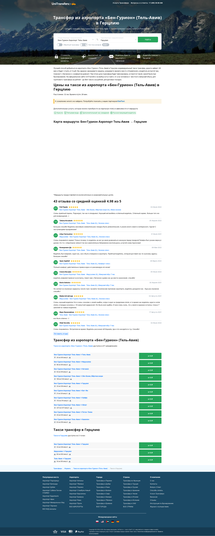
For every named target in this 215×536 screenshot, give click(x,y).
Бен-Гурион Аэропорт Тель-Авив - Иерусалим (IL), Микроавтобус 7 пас (87, 274)
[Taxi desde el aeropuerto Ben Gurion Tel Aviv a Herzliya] (118, 522)
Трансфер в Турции (130, 484)
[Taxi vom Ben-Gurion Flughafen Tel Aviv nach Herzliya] (112, 522)
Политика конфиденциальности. (147, 531)
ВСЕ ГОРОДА (101, 507)
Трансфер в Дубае (103, 484)
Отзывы (153, 500)
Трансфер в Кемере (104, 497)
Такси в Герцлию (61, 435)
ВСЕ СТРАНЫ (128, 507)
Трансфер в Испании (131, 500)
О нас (152, 481)
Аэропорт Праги (75, 503)
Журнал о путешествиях (159, 507)
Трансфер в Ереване (104, 503)
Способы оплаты (156, 490)
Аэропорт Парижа (76, 487)
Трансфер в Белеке (103, 490)
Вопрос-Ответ (155, 487)
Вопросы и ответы (139, 3)
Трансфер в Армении (131, 490)
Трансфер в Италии (130, 497)
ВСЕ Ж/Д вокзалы (49, 509)
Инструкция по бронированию (161, 503)
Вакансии (153, 497)
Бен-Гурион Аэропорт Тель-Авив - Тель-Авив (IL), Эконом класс (84, 223)
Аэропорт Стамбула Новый (79, 490)
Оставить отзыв (61, 334)
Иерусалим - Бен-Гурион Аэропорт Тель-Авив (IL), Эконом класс (84, 237)
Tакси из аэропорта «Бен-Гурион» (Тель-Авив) (73, 346)
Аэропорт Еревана (76, 497)
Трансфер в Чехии (130, 494)
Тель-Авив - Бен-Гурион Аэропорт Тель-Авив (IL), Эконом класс (84, 315)
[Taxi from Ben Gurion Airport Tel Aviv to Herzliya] (102, 522)
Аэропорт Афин (48, 499)
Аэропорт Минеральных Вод (53, 502)
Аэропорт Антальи (76, 481)
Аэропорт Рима (75, 500)
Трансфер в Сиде (103, 494)
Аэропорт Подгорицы (51, 481)
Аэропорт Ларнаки (50, 506)
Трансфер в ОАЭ (129, 503)
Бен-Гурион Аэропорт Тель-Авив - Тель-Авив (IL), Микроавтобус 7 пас (86, 285)
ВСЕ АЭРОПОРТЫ (76, 507)
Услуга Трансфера (121, 3)
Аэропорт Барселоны (77, 494)
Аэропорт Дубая (49, 487)
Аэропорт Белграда (50, 484)
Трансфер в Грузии (130, 487)
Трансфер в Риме (103, 487)
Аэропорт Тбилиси (76, 484)
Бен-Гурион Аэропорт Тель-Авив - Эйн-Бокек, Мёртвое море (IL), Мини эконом (90, 210)
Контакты (153, 484)
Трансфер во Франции (131, 481)
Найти (148, 39)
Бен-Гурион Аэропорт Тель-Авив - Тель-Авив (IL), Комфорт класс (84, 264)
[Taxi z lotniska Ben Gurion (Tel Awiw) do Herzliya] (97, 522)
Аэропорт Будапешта (51, 496)
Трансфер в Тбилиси (104, 500)
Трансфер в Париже (104, 481)
